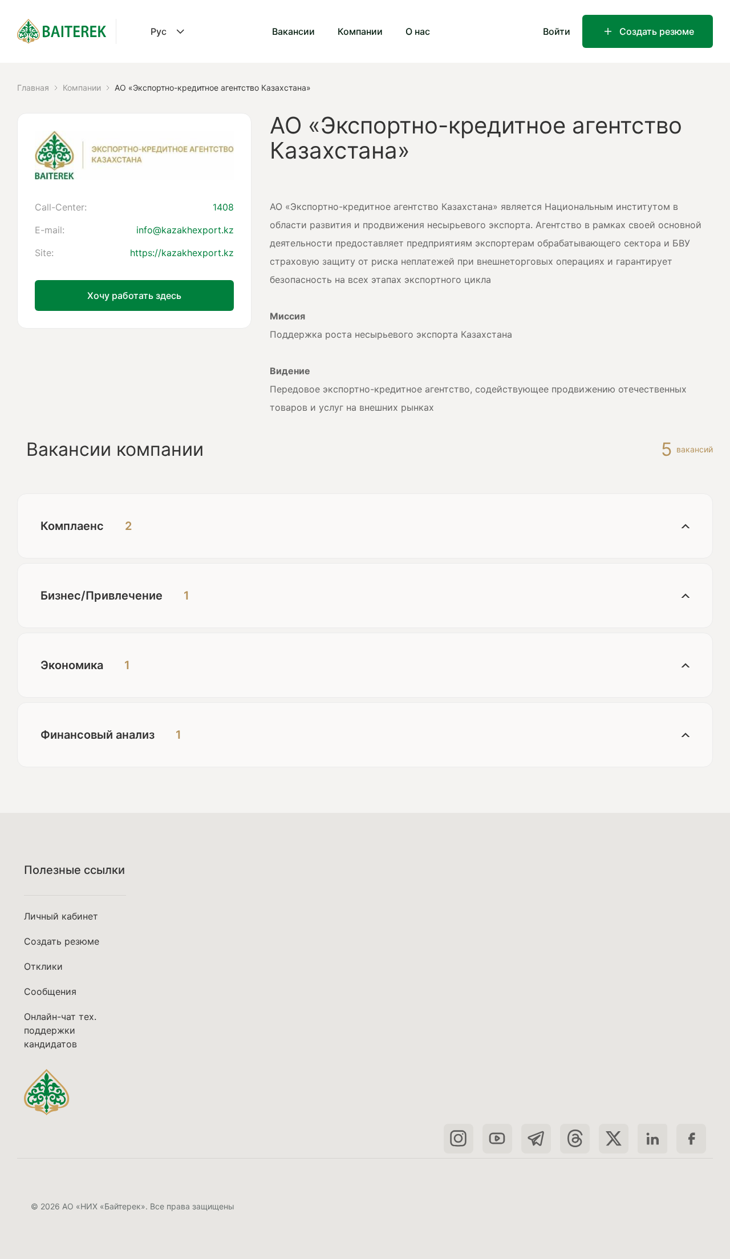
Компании (360, 31)
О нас (417, 31)
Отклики (43, 966)
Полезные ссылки (74, 870)
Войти (556, 31)
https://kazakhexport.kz (182, 252)
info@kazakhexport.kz (185, 230)
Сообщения (50, 991)
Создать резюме (656, 31)
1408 (223, 207)
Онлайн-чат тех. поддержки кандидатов (60, 1030)
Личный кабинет (61, 916)
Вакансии (293, 31)
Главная (33, 87)
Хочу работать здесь (134, 295)
